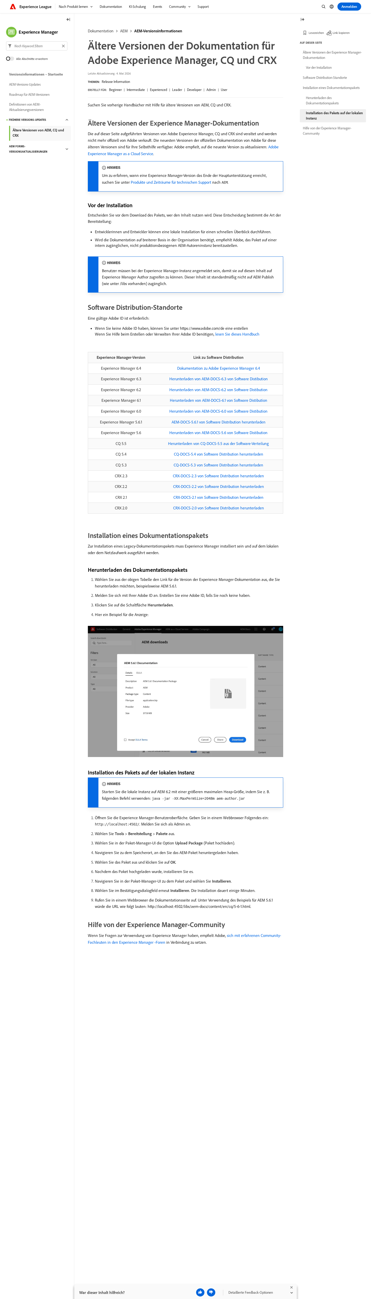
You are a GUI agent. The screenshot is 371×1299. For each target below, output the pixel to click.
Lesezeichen (316, 33)
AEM (124, 30)
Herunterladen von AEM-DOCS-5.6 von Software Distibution (218, 432)
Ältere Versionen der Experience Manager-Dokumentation (332, 55)
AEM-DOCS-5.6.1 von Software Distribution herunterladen (219, 421)
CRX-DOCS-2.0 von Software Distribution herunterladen (218, 507)
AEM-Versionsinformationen (158, 30)
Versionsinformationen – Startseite (36, 74)
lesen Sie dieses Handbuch (237, 334)
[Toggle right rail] (302, 20)
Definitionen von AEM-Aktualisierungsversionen (26, 107)
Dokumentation (101, 30)
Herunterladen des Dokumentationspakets (322, 100)
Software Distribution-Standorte (325, 77)
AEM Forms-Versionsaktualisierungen (28, 149)
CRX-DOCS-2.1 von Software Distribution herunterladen (218, 497)
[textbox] (36, 46)
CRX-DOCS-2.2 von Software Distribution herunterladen (218, 486)
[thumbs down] (211, 1292)
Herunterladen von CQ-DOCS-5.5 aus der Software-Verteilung (218, 443)
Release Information (116, 81)
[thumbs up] (200, 1292)
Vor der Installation (319, 67)
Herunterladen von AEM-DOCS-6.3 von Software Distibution (218, 378)
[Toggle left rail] (68, 20)
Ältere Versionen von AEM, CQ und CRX (38, 133)
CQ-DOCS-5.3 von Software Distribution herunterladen (218, 464)
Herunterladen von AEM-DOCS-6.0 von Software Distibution (218, 411)
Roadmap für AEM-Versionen (29, 94)
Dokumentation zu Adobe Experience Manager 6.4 (218, 368)
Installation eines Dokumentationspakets (331, 87)
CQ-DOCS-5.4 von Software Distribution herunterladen (218, 454)
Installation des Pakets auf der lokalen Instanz (334, 116)
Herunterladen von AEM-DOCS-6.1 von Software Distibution (218, 400)
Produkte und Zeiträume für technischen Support (171, 182)
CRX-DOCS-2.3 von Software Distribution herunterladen (218, 475)
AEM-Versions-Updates (25, 84)
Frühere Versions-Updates (27, 120)
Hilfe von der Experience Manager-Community (327, 131)
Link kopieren (341, 33)
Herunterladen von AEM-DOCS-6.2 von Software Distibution (218, 389)
